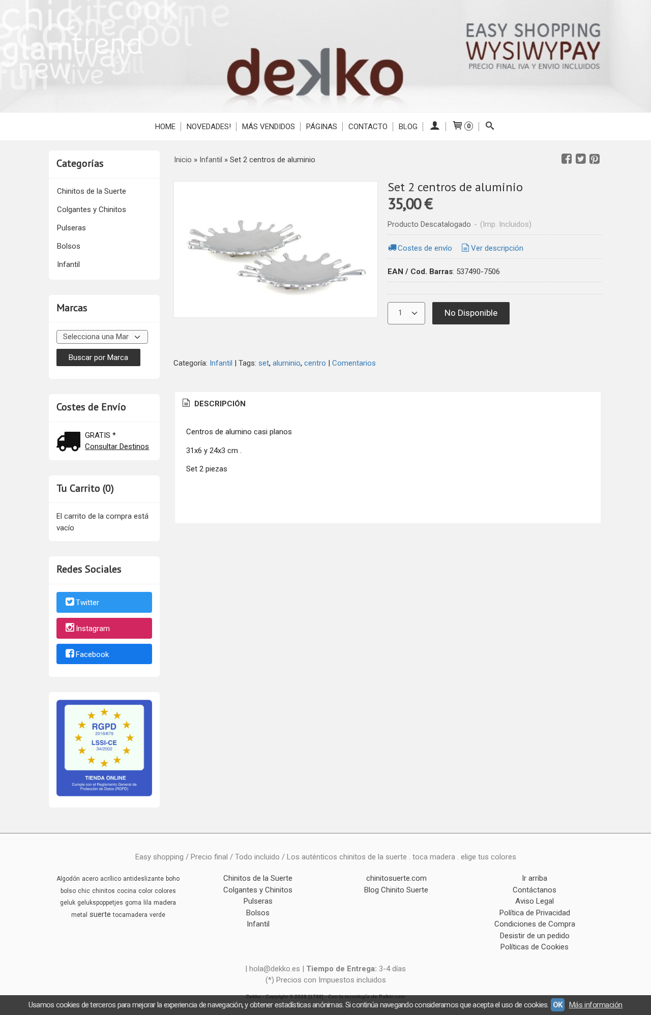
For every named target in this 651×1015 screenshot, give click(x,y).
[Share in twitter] (581, 159)
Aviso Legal (534, 901)
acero (90, 878)
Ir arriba (534, 878)
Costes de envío (425, 248)
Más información (596, 1004)
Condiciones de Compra (534, 924)
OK (558, 1004)
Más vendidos (268, 126)
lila (147, 902)
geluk (67, 902)
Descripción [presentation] (219, 403)
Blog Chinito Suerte (396, 889)
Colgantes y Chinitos (91, 209)
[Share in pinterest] (594, 159)
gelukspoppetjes (100, 902)
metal (79, 914)
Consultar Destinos (117, 446)
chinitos (103, 890)
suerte (100, 914)
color (145, 890)
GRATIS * (100, 435)
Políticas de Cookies (534, 946)
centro (315, 363)
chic (84, 890)
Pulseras (71, 227)
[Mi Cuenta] (435, 126)
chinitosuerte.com (396, 878)
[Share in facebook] (566, 159)
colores (165, 890)
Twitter (87, 602)
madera (165, 902)
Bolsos (68, 246)
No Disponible (471, 313)
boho (173, 878)
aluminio (287, 363)
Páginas (321, 126)
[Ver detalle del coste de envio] (70, 443)
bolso (68, 890)
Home (165, 126)
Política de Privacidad (534, 912)
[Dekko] (325, 56)
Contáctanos (534, 889)
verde (157, 914)
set (263, 363)
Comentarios (354, 363)
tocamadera (130, 914)
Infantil (68, 264)
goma (133, 902)
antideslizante (143, 878)
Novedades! (209, 126)
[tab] (213, 404)
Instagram (93, 628)
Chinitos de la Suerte (91, 191)
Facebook (92, 654)
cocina (126, 890)
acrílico (110, 878)
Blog (408, 126)
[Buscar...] (490, 126)
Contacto (368, 126)
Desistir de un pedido (535, 935)
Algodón (68, 878)
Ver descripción (497, 248)
